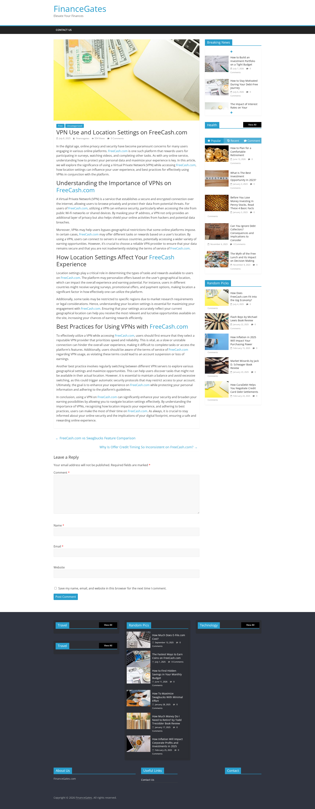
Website (59, 567)
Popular (216, 140)
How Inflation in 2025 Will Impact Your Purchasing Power (243, 340)
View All (252, 124)
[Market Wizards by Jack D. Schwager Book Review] (217, 359)
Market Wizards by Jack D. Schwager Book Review (244, 364)
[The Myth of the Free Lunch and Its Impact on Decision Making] (217, 251)
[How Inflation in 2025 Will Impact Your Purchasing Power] (217, 335)
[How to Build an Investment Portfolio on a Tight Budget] (217, 57)
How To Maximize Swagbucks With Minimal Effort (167, 697)
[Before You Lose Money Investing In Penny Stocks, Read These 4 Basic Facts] (217, 195)
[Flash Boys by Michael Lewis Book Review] (217, 315)
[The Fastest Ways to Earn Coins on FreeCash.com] (139, 652)
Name (59, 525)
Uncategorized (74, 125)
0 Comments (117, 138)
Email (58, 546)
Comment (62, 473)
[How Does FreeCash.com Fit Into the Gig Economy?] (217, 291)
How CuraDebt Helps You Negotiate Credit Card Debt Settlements (244, 388)
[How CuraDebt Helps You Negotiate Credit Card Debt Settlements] (217, 383)
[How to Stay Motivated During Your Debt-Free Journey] (217, 81)
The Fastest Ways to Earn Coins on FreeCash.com (167, 656)
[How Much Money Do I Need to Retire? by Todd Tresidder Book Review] (139, 714)
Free (60, 125)
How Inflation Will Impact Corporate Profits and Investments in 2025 (167, 742)
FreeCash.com (118, 151)
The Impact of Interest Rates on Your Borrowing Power (243, 107)
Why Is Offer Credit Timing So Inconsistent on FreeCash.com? (149, 447)
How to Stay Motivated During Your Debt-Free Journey (244, 84)
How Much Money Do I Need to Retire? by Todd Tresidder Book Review (167, 720)
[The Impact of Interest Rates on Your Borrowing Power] (217, 104)
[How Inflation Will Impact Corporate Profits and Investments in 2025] (139, 737)
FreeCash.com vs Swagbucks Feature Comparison (95, 438)
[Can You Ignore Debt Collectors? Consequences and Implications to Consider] (217, 223)
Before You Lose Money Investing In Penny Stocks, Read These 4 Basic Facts (242, 203)
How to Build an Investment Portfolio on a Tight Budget (242, 61)
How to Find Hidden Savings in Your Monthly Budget (167, 674)
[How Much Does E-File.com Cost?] (139, 633)
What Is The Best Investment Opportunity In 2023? (243, 176)
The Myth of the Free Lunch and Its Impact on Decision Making (243, 257)
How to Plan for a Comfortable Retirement (240, 151)
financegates (83, 138)
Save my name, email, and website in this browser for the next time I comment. (112, 588)
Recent (235, 140)
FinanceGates (80, 8)
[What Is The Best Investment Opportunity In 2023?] (217, 170)
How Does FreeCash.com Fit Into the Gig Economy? (243, 296)
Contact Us (64, 30)
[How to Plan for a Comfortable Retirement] (217, 145)
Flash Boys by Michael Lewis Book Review (243, 318)
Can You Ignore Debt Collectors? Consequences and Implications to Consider (243, 233)
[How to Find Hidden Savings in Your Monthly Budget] (139, 669)
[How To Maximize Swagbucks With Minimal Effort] (139, 691)
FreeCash (161, 257)
